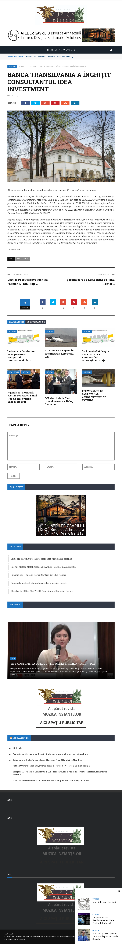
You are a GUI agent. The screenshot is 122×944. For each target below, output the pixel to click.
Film (13, 658)
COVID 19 (96, 899)
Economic (12, 66)
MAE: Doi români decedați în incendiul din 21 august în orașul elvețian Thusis (51, 780)
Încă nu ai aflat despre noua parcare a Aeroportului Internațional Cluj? (21, 356)
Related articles (16, 322)
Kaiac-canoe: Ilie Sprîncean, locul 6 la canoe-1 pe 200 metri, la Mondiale (47, 760)
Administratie (14, 372)
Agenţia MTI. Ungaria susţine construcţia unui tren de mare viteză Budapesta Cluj (22, 397)
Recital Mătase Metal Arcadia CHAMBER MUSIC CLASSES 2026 (55, 56)
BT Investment (23, 259)
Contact (8, 934)
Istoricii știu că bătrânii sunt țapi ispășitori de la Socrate (105, 936)
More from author (36, 322)
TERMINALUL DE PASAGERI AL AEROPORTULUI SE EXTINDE (94, 395)
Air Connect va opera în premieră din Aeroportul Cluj (59, 353)
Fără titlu (17, 748)
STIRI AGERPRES (20, 737)
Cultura (96, 914)
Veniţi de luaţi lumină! (104, 902)
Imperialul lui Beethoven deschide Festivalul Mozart (103, 920)
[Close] (119, 891)
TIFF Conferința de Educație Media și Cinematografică (52, 663)
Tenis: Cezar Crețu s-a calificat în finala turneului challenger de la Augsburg (50, 754)
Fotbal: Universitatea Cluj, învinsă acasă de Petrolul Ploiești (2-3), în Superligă (51, 765)
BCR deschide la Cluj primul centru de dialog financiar (59, 401)
